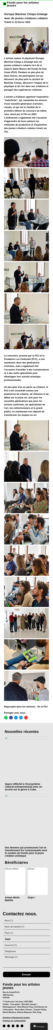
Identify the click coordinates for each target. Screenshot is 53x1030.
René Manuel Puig (25, 1007)
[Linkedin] (22, 1026)
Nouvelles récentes (22, 732)
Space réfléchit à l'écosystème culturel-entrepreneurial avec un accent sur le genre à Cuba (23, 787)
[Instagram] (8, 1026)
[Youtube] (17, 1026)
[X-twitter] (13, 1026)
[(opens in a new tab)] (26, 758)
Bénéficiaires (16, 862)
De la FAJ (42, 706)
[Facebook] (4, 1026)
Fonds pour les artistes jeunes (23, 4)
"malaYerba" (11, 100)
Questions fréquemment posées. (16, 1018)
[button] (6, 717)
